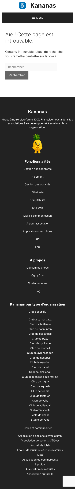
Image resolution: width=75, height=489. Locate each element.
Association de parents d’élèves (40, 440)
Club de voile (40, 400)
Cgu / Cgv (37, 275)
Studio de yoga (40, 419)
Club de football (40, 348)
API (37, 239)
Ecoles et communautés (37, 428)
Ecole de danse (40, 415)
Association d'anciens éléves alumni (40, 435)
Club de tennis (40, 391)
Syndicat (40, 464)
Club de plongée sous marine (40, 376)
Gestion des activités (37, 184)
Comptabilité (37, 200)
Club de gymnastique (40, 352)
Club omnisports (40, 410)
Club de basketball (40, 333)
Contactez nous (37, 283)
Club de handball (40, 357)
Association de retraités (40, 469)
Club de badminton (40, 329)
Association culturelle (40, 474)
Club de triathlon (40, 396)
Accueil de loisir (40, 445)
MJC (40, 455)
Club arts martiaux (40, 319)
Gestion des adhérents (38, 168)
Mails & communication (37, 215)
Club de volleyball (40, 405)
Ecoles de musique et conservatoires (40, 450)
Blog (37, 291)
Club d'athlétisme (40, 324)
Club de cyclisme (40, 343)
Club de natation (40, 362)
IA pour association (37, 223)
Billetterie (38, 192)
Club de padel (40, 367)
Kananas (43, 5)
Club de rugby (40, 381)
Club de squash (40, 386)
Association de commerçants (40, 459)
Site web (37, 208)
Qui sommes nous (38, 267)
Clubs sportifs (37, 311)
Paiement (37, 176)
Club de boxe (40, 338)
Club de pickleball (40, 372)
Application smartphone (37, 231)
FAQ (37, 247)
